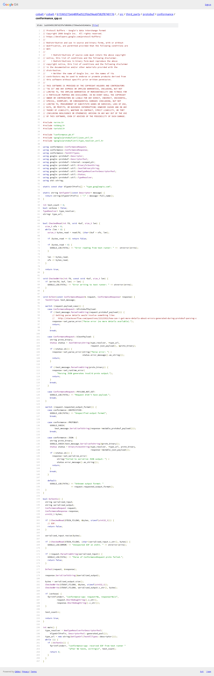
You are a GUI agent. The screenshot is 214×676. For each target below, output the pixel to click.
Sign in (208, 4)
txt (202, 671)
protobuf (148, 14)
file (95, 25)
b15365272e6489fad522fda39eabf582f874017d (85, 14)
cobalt (40, 14)
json (208, 671)
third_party (133, 14)
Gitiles (17, 671)
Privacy (25, 671)
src (121, 14)
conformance (165, 14)
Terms (34, 671)
